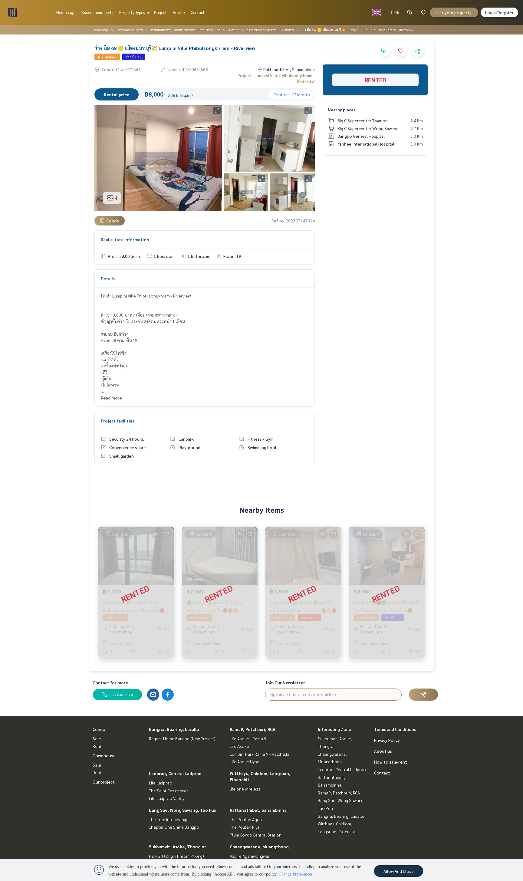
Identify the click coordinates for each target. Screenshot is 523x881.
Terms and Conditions (395, 729)
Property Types (132, 12)
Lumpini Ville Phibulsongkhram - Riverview (260, 29)
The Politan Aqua (246, 819)
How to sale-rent (390, 761)
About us (383, 751)
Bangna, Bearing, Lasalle (174, 729)
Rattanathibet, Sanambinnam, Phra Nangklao (185, 29)
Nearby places (341, 109)
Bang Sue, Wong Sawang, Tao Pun (182, 810)
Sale (97, 738)
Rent (97, 746)
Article (179, 12)
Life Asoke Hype (244, 761)
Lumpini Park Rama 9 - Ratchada (259, 754)
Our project (104, 781)
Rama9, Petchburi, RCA (252, 729)
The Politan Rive (245, 827)
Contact (198, 12)
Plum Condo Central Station (255, 834)
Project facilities (117, 420)
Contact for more (110, 682)
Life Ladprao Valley (166, 798)
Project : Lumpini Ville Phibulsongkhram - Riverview (276, 78)
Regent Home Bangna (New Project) (182, 738)
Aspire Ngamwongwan (250, 856)
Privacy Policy (387, 740)
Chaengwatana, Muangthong (259, 846)
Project (160, 12)
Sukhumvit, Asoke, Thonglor (177, 846)
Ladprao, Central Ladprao (175, 773)
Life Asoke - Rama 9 (248, 738)
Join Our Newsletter (285, 682)
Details (108, 278)
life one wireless (245, 788)
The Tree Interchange (169, 819)
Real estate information (125, 239)
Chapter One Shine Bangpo (174, 827)
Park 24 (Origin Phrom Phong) (176, 856)
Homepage (65, 12)
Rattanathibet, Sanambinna (258, 810)
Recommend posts (97, 12)
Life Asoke (239, 746)
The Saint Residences (169, 790)
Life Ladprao (160, 782)
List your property (454, 12)
